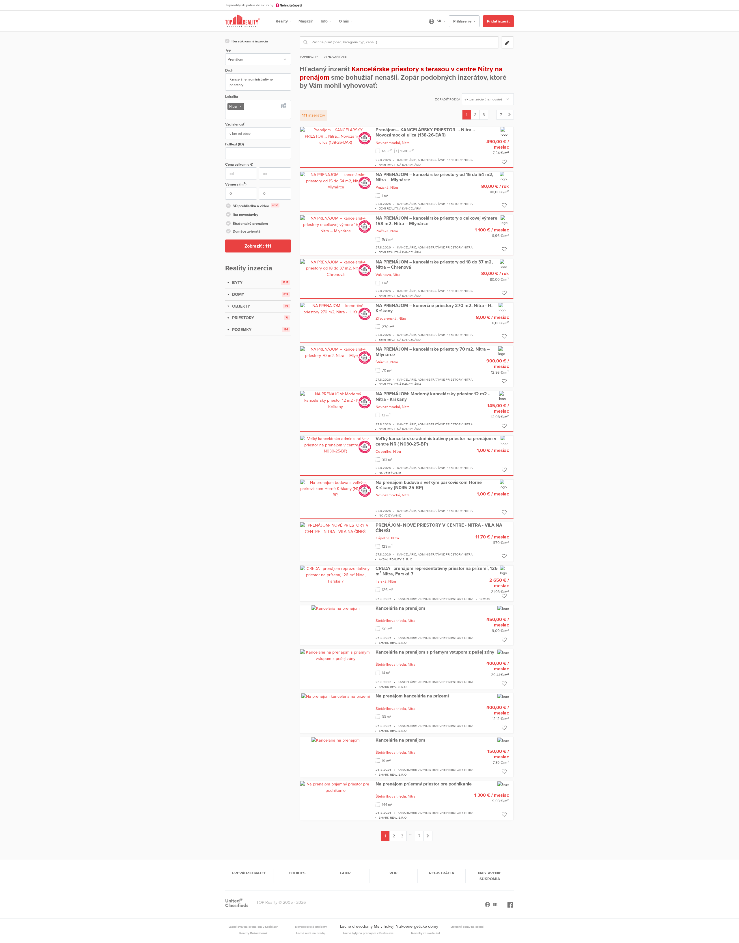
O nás (344, 21)
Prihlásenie (462, 21)
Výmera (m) (236, 184)
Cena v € (239, 164)
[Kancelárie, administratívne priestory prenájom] (509, 115)
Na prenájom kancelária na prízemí (412, 695)
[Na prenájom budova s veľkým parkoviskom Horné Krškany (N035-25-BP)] (335, 488)
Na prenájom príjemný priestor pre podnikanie (424, 783)
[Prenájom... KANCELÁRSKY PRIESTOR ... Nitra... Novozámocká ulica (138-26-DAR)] (335, 136)
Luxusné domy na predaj (467, 926)
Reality (282, 21)
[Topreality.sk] (242, 21)
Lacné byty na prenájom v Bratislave (368, 933)
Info (325, 21)
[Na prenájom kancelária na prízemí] (335, 696)
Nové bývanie (390, 472)
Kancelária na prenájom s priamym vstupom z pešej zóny (435, 651)
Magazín (305, 21)
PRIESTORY (242, 317)
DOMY (237, 294)
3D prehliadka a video (255, 206)
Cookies (297, 873)
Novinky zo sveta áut (425, 933)
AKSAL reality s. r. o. (396, 559)
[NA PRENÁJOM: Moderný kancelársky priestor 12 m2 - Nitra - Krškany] (335, 400)
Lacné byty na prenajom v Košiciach (253, 926)
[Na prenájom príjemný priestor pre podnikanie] (335, 787)
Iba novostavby (245, 214)
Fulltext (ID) (234, 144)
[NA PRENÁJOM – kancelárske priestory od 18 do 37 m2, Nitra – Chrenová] (335, 268)
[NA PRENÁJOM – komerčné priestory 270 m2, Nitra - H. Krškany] (335, 308)
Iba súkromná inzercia (250, 41)
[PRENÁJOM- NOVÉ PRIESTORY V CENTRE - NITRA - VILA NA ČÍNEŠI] (335, 528)
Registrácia (441, 873)
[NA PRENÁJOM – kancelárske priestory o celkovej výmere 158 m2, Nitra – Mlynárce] (335, 224)
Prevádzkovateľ (249, 873)
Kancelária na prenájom (400, 608)
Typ (228, 50)
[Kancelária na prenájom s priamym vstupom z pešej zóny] (335, 655)
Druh (229, 70)
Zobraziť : (258, 245)
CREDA (484, 598)
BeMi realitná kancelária (400, 164)
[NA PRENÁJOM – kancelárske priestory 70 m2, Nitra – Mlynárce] (335, 352)
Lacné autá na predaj (311, 933)
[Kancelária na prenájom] (335, 608)
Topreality (309, 56)
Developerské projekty (311, 926)
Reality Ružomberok (253, 933)
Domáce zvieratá (246, 231)
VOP (393, 873)
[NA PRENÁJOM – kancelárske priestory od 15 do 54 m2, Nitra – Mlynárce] (335, 180)
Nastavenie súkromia (489, 876)
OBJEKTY (240, 306)
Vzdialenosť (235, 124)
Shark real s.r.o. (393, 642)
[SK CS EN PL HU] (434, 21)
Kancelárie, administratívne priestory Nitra (435, 160)
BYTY (236, 282)
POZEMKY (241, 329)
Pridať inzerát (498, 21)
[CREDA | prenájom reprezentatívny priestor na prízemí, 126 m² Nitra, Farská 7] (335, 574)
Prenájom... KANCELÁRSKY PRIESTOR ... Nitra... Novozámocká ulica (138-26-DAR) (425, 132)
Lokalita (231, 96)
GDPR (345, 873)
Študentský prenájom (250, 223)
